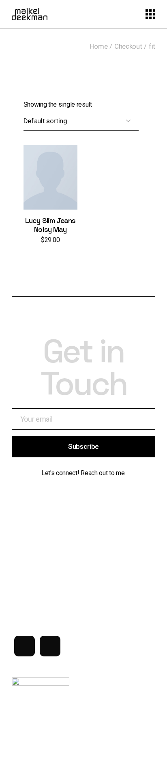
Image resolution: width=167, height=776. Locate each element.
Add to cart (50, 185)
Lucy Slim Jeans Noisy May (50, 225)
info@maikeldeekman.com (48, 585)
